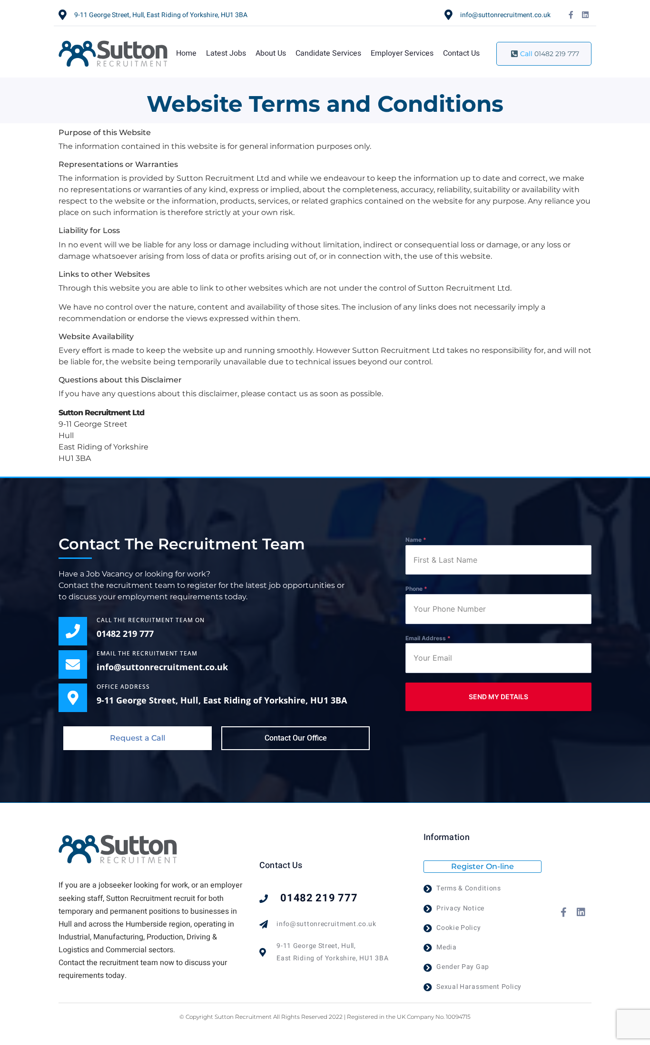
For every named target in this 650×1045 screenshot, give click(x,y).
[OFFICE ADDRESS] (73, 698)
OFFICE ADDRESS (123, 687)
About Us (271, 53)
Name (415, 539)
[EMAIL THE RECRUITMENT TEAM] (73, 664)
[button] (137, 738)
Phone (416, 588)
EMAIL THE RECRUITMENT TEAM (147, 653)
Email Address (428, 638)
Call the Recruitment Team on (151, 620)
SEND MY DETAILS (498, 697)
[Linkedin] (585, 15)
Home (186, 53)
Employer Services (402, 53)
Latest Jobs (226, 53)
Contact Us (461, 53)
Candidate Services (328, 53)
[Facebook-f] (571, 15)
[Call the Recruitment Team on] (73, 631)
